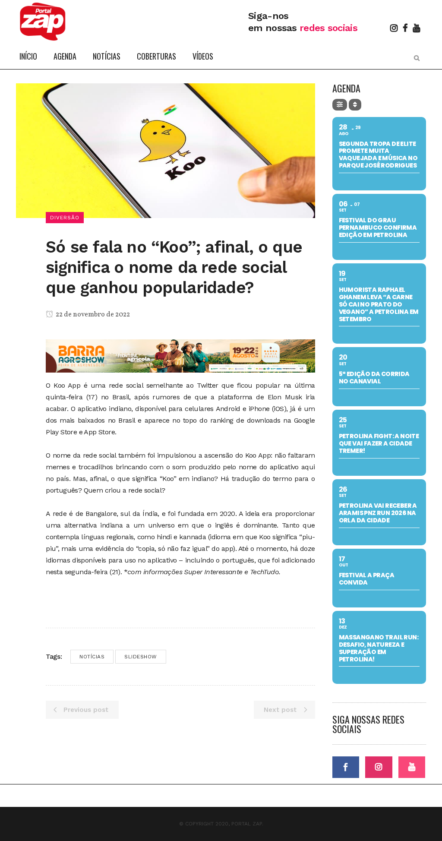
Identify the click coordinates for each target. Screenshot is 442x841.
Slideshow (140, 657)
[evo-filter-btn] (339, 105)
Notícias (91, 657)
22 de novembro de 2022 (92, 314)
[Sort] (355, 105)
